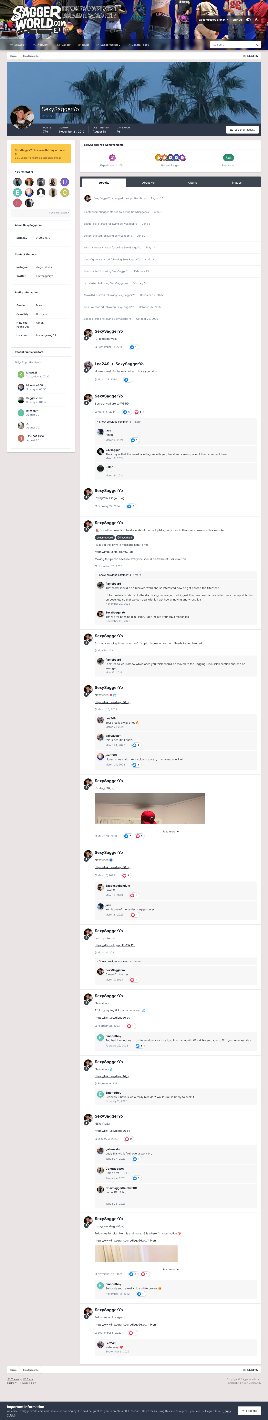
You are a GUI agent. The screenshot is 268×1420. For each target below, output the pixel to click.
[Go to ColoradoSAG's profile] (100, 1170)
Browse (19, 44)
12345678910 (35, 436)
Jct (86, 283)
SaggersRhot (34, 398)
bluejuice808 (34, 385)
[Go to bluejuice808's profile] (21, 387)
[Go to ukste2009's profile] (17, 182)
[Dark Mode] (257, 20)
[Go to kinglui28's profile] (21, 374)
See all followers (58, 212)
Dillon (109, 467)
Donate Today (140, 44)
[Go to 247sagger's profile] (100, 451)
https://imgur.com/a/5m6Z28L (114, 551)
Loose (87, 318)
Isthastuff (32, 410)
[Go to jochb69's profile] (29, 192)
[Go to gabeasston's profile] (100, 737)
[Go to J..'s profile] (21, 425)
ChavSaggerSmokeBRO (121, 1188)
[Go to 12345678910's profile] (21, 438)
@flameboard (105, 537)
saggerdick (90, 223)
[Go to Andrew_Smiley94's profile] (29, 182)
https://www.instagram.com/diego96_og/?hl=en (125, 1240)
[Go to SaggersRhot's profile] (21, 400)
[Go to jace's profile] (100, 432)
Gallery (66, 44)
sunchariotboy (92, 247)
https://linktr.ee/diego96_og (112, 702)
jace (108, 430)
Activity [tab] (104, 182)
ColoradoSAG (115, 1168)
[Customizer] (248, 20)
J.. (27, 423)
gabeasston (113, 735)
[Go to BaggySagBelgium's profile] (100, 887)
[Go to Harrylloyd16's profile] (17, 203)
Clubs (85, 44)
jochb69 (111, 755)
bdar (86, 271)
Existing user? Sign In (213, 19)
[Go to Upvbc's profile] (64, 182)
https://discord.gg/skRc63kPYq (115, 945)
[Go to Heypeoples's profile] (53, 192)
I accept (251, 1410)
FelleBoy (89, 307)
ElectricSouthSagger (96, 211)
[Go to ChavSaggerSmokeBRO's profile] (100, 1189)
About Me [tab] (148, 182)
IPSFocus (28, 1379)
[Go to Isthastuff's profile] (21, 412)
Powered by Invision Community (243, 1382)
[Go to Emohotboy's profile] (17, 192)
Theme (11, 1382)
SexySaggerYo (102, 198)
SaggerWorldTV (110, 44)
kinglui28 (32, 372)
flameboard (113, 583)
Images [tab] (237, 182)
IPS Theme (13, 1379)
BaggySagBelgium (118, 885)
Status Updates (240, 44)
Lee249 (102, 364)
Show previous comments (119, 421)
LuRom (88, 235)
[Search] (257, 44)
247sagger (113, 449)
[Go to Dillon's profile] (100, 468)
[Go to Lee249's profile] (88, 365)
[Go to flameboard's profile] (100, 585)
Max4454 (89, 295)
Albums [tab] (192, 182)
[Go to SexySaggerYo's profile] (87, 198)
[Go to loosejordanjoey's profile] (53, 182)
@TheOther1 (125, 537)
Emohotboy (113, 1036)
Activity (42, 44)
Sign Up (237, 19)
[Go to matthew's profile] (29, 203)
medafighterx (92, 259)
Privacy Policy (28, 1382)
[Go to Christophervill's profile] (64, 192)
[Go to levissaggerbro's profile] (41, 182)
